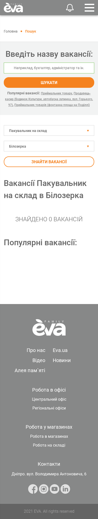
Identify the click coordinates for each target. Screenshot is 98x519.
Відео (38, 360)
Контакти (49, 464)
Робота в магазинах (49, 436)
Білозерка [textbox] (17, 146)
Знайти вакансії (49, 161)
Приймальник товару (56, 93)
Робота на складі (49, 445)
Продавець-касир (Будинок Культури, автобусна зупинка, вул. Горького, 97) (49, 99)
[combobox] (49, 130)
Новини (62, 360)
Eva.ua (60, 350)
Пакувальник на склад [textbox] (28, 131)
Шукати (49, 82)
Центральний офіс (49, 399)
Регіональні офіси (49, 408)
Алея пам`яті (30, 370)
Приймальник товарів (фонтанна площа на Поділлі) (52, 105)
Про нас (36, 350)
